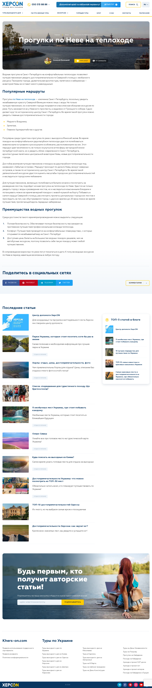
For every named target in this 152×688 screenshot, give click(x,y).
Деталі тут (109, 4)
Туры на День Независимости (135, 648)
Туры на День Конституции (94, 670)
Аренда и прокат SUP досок (134, 662)
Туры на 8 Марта (89, 663)
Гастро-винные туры (40, 13)
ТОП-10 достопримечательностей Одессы (55, 505)
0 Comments (101, 61)
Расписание (144, 13)
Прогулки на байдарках (132, 655)
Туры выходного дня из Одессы (55, 657)
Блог (99, 13)
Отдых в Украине (40, 354)
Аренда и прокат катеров (133, 669)
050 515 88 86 (39, 4)
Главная (57, 35)
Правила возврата (10, 654)
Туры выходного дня (11, 13)
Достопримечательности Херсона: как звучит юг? (60, 526)
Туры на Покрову (130, 652)
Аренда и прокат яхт (131, 666)
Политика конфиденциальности (15, 657)
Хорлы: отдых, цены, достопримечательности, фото (61, 363)
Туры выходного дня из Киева (54, 654)
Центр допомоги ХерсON (46, 315)
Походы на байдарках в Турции (136, 673)
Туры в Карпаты (89, 654)
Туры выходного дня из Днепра (55, 667)
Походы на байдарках (132, 659)
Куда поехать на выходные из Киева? (53, 457)
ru (145, 4)
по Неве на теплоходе (24, 99)
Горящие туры (82, 13)
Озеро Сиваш (39, 434)
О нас (111, 13)
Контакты (126, 13)
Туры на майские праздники (94, 667)
